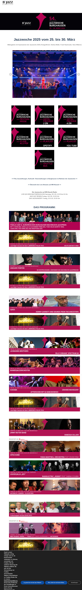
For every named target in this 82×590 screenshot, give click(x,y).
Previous (10, 74)
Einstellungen (74, 582)
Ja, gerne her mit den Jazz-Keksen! (32, 582)
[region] (41, 21)
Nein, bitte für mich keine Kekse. (56, 582)
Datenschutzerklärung (11, 581)
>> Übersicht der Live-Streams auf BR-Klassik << (44, 184)
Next (78, 74)
